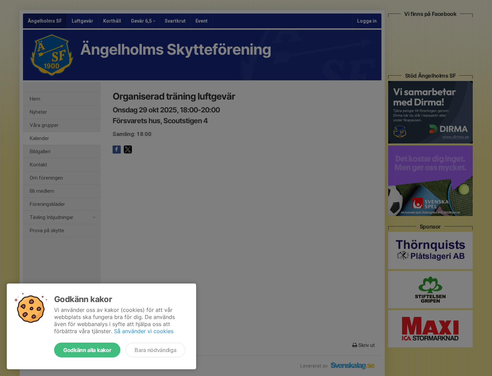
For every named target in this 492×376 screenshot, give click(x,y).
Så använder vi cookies (143, 331)
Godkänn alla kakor (87, 350)
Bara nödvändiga (155, 350)
